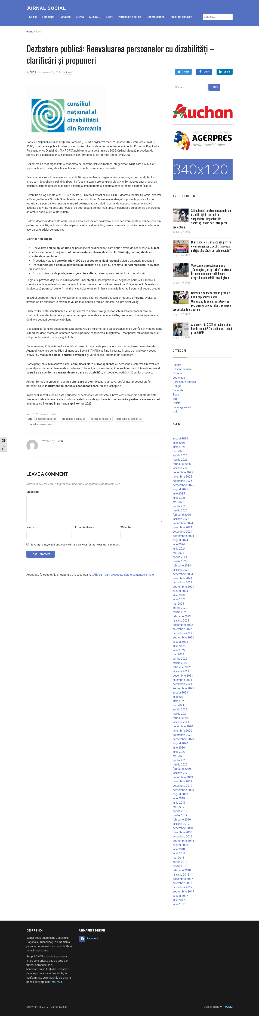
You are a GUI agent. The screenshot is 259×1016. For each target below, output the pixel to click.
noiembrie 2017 (182, 883)
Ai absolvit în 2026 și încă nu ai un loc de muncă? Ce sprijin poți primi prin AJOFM (211, 328)
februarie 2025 (182, 514)
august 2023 (180, 591)
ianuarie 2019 (181, 823)
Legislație (48, 17)
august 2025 (180, 489)
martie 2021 (180, 713)
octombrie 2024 (182, 531)
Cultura (177, 365)
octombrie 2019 (182, 785)
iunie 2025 (179, 497)
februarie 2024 (182, 565)
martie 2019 (180, 815)
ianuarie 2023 (181, 620)
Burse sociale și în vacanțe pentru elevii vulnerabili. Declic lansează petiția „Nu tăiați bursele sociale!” (211, 246)
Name (30, 527)
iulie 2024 (179, 544)
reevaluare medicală (40, 424)
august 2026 (180, 438)
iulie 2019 (179, 798)
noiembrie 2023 (182, 578)
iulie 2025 (179, 493)
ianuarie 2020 (181, 773)
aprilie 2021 (180, 709)
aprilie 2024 (180, 557)
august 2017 (180, 895)
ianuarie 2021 (181, 722)
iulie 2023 (179, 595)
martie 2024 (180, 561)
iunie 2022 (179, 650)
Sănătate (65, 17)
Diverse (177, 373)
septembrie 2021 (183, 688)
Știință (80, 17)
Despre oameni (155, 17)
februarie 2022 (182, 667)
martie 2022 (180, 663)
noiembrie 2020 (182, 730)
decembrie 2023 (183, 574)
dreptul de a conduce (73, 418)
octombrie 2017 (182, 887)
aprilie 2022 (180, 658)
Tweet (185, 71)
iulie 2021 (179, 696)
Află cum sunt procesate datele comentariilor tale (123, 574)
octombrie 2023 (182, 582)
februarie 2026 (182, 464)
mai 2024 (178, 552)
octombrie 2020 (182, 735)
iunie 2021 (179, 701)
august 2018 (180, 845)
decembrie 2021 (183, 675)
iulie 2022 (179, 646)
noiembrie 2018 (182, 832)
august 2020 (180, 743)
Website (125, 527)
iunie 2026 (179, 447)
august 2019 (180, 794)
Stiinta (176, 403)
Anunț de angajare (181, 17)
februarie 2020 (182, 768)
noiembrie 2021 (182, 680)
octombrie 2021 (182, 684)
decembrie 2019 (183, 777)
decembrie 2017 (183, 879)
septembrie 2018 (183, 840)
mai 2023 (178, 603)
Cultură (93, 17)
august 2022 (180, 641)
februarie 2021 (182, 718)
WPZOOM (226, 1006)
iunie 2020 (179, 751)
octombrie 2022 (182, 633)
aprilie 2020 (180, 760)
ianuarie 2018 (181, 874)
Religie (177, 386)
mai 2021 (178, 705)
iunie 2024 (179, 548)
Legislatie (179, 377)
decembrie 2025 (183, 472)
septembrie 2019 (183, 790)
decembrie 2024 (183, 523)
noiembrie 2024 (182, 527)
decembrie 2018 (183, 828)
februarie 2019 (182, 819)
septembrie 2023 (183, 586)
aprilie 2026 (180, 455)
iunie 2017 (179, 904)
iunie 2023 (179, 599)
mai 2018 (178, 857)
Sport (109, 17)
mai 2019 (178, 807)
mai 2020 (178, 756)
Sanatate (178, 390)
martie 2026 (180, 459)
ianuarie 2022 (181, 671)
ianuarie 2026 (181, 468)
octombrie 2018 (182, 836)
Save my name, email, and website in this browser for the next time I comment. (75, 544)
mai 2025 (178, 502)
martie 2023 (180, 612)
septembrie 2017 (183, 891)
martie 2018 (180, 866)
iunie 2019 (179, 802)
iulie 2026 (179, 442)
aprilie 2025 (180, 506)
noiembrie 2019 (182, 781)
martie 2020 (180, 764)
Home (29, 31)
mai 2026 (178, 451)
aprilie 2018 (180, 862)
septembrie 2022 (183, 637)
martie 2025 (180, 510)
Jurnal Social (46, 8)
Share (207, 71)
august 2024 (180, 540)
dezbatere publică (46, 418)
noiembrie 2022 (182, 629)
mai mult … (58, 982)
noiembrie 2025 (182, 476)
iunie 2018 (179, 853)
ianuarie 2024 (181, 569)
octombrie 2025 (182, 481)
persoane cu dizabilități (129, 418)
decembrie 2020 (183, 726)
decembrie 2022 (183, 624)
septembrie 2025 (183, 485)
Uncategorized (182, 407)
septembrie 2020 (183, 739)
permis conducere (101, 418)
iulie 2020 (179, 747)
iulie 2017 (179, 900)
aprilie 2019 (180, 811)
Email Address (84, 527)
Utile (175, 411)
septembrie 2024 (183, 536)
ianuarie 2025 (181, 519)
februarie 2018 (182, 870)
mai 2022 (178, 654)
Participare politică (129, 17)
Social (33, 17)
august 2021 (180, 692)
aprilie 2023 (180, 608)
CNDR (33, 72)
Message (32, 491)
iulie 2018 (179, 849)
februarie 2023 (182, 616)
